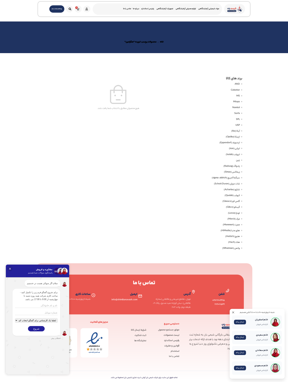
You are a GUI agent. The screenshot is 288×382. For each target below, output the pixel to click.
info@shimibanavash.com (124, 300)
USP (238, 125)
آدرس (187, 294)
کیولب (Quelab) (232, 195)
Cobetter (235, 90)
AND (237, 84)
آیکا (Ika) (235, 131)
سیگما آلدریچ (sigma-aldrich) (226, 178)
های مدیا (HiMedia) (230, 231)
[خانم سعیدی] (248, 337)
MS (238, 96)
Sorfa (237, 113)
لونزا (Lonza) (234, 213)
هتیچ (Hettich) (232, 236)
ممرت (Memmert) (231, 225)
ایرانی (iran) (234, 149)
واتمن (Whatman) (231, 248)
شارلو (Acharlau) (232, 190)
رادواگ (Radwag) (232, 166)
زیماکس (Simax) (232, 172)
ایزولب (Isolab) (233, 155)
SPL (238, 119)
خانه (162, 42)
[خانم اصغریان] (248, 322)
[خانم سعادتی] (248, 352)
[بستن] (233, 312)
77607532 (219, 304)
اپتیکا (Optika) (233, 137)
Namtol (236, 108)
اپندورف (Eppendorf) (230, 143)
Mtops (236, 102)
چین (238, 160)
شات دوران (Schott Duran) (227, 184)
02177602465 (218, 300)
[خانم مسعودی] (248, 368)
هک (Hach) (234, 242)
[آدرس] (193, 292)
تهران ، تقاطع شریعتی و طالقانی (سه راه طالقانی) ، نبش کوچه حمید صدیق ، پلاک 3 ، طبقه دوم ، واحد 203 (172, 303)
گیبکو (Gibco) (233, 207)
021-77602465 (57, 9)
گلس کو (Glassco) (231, 201)
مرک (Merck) (234, 219)
